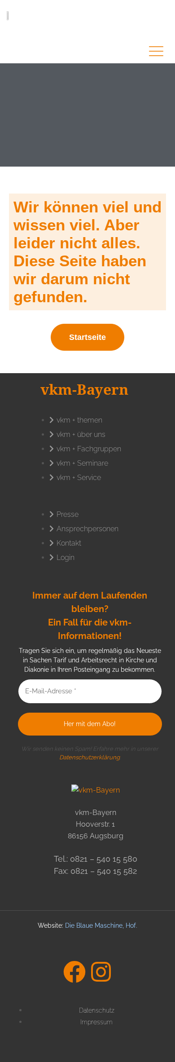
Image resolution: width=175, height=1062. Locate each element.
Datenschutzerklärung (89, 757)
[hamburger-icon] (156, 52)
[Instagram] (101, 972)
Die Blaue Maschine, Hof (100, 925)
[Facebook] (74, 972)
